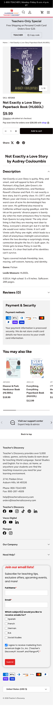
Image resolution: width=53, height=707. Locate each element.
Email (8, 599)
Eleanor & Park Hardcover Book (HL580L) (11, 389)
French (11, 623)
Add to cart (36, 131)
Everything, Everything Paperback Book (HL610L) (35, 391)
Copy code (35, 35)
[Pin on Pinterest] (23, 143)
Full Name (10, 587)
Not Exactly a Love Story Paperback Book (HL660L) (30, 42)
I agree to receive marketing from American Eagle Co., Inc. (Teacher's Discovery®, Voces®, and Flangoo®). (23, 648)
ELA (9, 633)
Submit (10, 662)
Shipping (7, 118)
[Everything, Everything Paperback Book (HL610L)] (36, 367)
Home (5, 42)
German (12, 628)
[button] (42, 12)
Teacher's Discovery (16, 698)
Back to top (26, 434)
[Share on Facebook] (18, 143)
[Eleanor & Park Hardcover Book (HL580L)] (13, 367)
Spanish (12, 619)
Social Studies (15, 637)
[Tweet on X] (12, 143)
